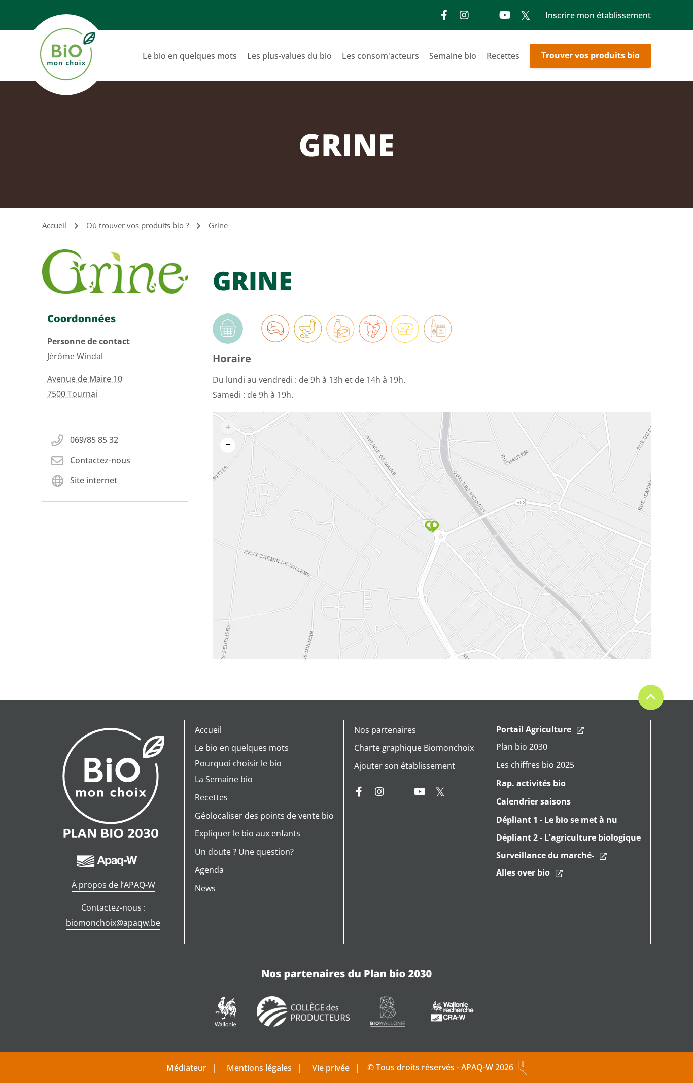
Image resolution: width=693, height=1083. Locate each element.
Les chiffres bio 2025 (535, 765)
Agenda (209, 870)
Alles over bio (523, 872)
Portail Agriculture (533, 729)
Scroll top (651, 697)
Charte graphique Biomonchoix (414, 747)
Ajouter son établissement (404, 766)
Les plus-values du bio (289, 55)
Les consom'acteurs (380, 55)
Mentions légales (259, 1067)
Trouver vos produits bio (590, 55)
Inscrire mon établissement (598, 15)
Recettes (503, 55)
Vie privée (331, 1067)
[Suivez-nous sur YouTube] (505, 15)
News (205, 888)
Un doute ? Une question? (244, 851)
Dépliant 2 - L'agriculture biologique (568, 837)
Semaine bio (452, 55)
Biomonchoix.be (67, 56)
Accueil (208, 730)
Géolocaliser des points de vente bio (264, 815)
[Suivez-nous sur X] (525, 15)
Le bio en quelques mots (190, 55)
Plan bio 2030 (521, 746)
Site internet (93, 480)
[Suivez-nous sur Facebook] (444, 15)
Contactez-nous (100, 460)
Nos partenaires (385, 730)
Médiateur (186, 1067)
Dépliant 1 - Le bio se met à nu (556, 819)
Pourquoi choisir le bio (238, 763)
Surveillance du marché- (545, 855)
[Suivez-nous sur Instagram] (464, 15)
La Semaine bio (224, 779)
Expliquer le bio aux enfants (247, 833)
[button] (432, 526)
